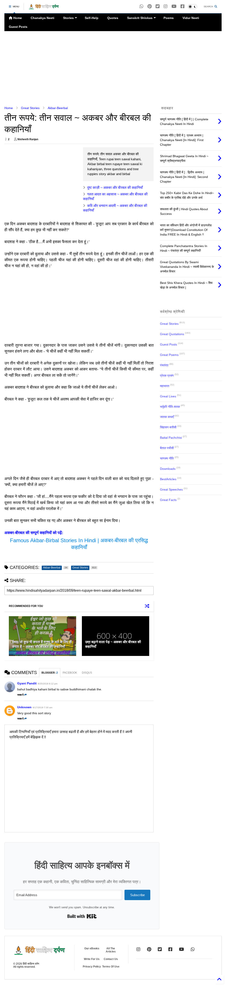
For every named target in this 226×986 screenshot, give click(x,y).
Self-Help (91, 18)
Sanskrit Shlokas (140, 18)
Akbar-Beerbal (58, 108)
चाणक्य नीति (167, 458)
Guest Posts (18, 26)
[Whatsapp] (141, 6)
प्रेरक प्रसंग (167, 375)
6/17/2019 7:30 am (42, 707)
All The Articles (111, 950)
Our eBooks (91, 948)
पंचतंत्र (164, 365)
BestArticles (168, 479)
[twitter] (158, 6)
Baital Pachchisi (171, 437)
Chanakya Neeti (42, 18)
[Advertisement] (113, 69)
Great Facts (168, 500)
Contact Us (111, 959)
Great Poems (169, 355)
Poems (169, 18)
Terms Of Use (110, 966)
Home (17, 18)
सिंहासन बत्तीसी (168, 427)
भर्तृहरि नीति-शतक (170, 406)
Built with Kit (82, 916)
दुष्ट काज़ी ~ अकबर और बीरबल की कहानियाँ (115, 187)
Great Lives (168, 396)
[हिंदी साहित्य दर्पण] (44, 8)
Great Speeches (171, 489)
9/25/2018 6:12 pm (47, 683)
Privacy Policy (92, 966)
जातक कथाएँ (167, 417)
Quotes (112, 18)
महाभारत (164, 386)
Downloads (167, 468)
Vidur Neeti (191, 18)
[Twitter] (160, 949)
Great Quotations (172, 334)
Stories (68, 18)
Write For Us (92, 959)
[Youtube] (174, 6)
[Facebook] (183, 6)
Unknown (24, 707)
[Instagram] (166, 6)
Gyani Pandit (27, 683)
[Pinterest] (149, 6)
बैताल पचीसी (167, 448)
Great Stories (30, 108)
